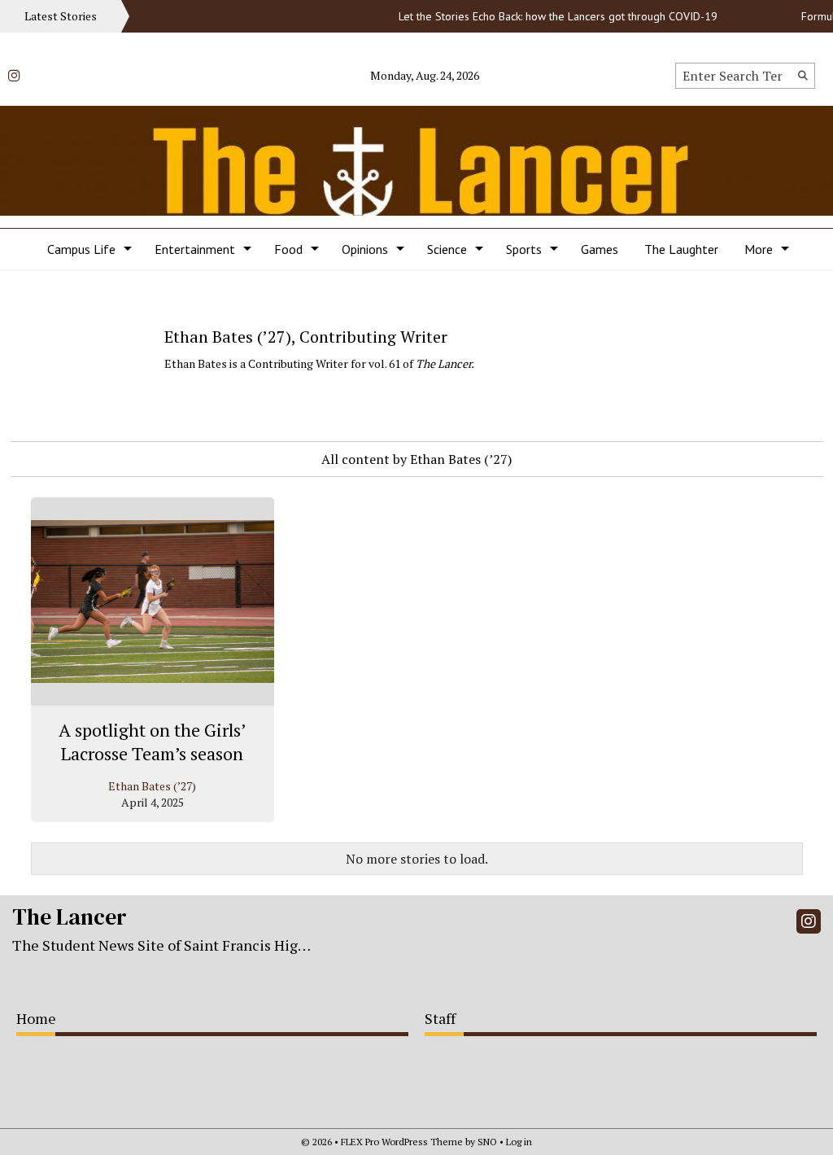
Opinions (365, 249)
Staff (440, 1018)
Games (599, 249)
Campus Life (81, 249)
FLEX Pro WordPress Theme (402, 1141)
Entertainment (195, 249)
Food (288, 249)
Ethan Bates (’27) (152, 786)
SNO (487, 1141)
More (758, 249)
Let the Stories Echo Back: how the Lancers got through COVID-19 (548, 16)
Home (36, 1018)
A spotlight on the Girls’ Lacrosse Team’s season (152, 742)
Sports (524, 249)
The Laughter (681, 249)
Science (447, 249)
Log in (519, 1141)
